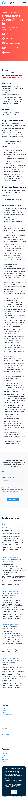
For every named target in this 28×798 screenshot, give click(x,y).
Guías (3, 755)
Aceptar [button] (13, 791)
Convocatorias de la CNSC (8, 731)
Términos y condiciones (7, 716)
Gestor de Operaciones (10, 557)
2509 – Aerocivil (13, 12)
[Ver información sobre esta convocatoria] (21, 526)
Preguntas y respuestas (7, 751)
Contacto (4, 712)
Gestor (4, 524)
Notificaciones (5, 753)
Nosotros (4, 708)
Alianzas (4, 710)
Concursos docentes (7, 733)
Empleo (4, 761)
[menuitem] (3, 795)
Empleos (4, 12)
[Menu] (24, 3)
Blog (3, 757)
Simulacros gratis (6, 736)
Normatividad (5, 759)
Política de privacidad (7, 714)
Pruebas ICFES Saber (7, 734)
